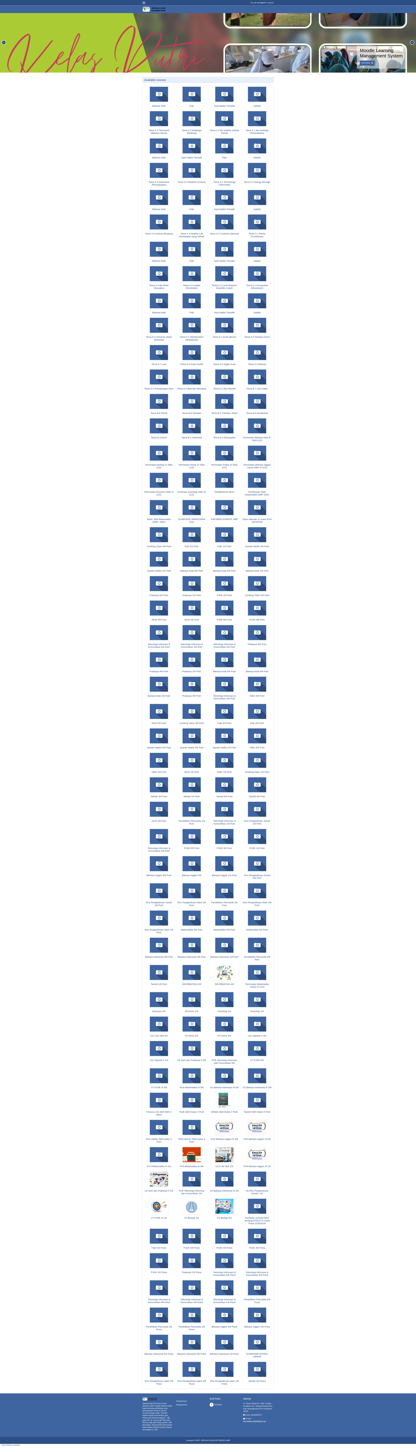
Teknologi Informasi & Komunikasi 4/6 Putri (191, 645)
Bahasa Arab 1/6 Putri (257, 571)
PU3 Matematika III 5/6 (192, 1087)
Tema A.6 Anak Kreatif (191, 364)
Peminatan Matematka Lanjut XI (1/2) (257, 985)
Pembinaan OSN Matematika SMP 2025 (257, 493)
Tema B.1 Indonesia (191, 437)
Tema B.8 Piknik (159, 413)
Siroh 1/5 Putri (191, 772)
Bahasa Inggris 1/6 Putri (224, 875)
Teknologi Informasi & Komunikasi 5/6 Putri (224, 697)
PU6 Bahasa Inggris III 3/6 (224, 1139)
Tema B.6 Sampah (191, 413)
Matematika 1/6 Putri (257, 929)
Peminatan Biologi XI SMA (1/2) (159, 466)
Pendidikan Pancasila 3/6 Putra (159, 1328)
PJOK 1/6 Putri (257, 848)
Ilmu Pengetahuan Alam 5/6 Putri (191, 903)
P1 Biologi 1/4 (191, 1218)
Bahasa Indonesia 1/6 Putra (224, 1354)
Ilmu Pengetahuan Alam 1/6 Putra (224, 1382)
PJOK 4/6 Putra (224, 1248)
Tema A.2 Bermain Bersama (191, 388)
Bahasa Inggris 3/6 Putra (224, 1326)
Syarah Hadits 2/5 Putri (159, 571)
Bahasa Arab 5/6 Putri (191, 571)
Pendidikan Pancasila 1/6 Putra (192, 1328)
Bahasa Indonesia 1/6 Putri (224, 957)
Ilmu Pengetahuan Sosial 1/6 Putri (257, 822)
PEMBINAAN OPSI (224, 492)
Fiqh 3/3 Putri (224, 723)
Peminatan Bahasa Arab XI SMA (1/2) (257, 438)
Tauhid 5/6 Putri (224, 796)
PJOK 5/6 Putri (191, 848)
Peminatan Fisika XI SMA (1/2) (224, 466)
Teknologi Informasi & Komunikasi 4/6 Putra (159, 1300)
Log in (270, 3)
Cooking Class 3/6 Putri (192, 723)
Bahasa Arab (159, 106)
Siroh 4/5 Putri (159, 619)
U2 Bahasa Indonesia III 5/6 (224, 1087)
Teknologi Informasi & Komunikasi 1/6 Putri (224, 822)
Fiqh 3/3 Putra (159, 1248)
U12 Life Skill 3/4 (159, 1035)
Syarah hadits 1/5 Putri (224, 747)
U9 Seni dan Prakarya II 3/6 (191, 1060)
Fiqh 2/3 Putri (192, 546)
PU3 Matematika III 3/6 (192, 1166)
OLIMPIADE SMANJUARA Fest (191, 520)
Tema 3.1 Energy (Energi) (257, 182)
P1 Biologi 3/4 (224, 1218)
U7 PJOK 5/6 (257, 1060)
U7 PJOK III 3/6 (159, 1087)
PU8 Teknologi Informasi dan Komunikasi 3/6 (224, 1061)
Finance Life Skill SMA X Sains (159, 1113)
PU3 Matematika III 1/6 (159, 1166)
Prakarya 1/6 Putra (191, 1272)
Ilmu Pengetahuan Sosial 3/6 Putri (159, 903)
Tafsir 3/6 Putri (257, 696)
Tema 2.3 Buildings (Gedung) (192, 131)
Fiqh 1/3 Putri (224, 546)
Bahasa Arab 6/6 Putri (224, 671)
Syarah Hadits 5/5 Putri (159, 747)
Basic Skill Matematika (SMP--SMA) (159, 520)
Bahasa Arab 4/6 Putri (257, 671)
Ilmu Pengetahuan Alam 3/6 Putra (191, 1382)
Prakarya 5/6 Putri (159, 595)
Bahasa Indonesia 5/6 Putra (159, 1354)
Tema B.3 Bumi (159, 437)
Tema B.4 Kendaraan (257, 413)
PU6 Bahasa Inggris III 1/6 (257, 1166)
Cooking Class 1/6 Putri (257, 772)
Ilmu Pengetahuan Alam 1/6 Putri (159, 931)
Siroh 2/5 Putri (191, 619)
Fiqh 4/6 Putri (257, 723)
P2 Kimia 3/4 (224, 1035)
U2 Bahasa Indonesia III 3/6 (257, 1087)
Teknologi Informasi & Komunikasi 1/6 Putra (224, 1300)
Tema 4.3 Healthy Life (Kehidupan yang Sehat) (191, 235)
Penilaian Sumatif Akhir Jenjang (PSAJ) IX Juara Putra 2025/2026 (257, 1221)
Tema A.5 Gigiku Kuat (224, 364)
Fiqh (191, 106)
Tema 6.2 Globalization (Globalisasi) (192, 338)
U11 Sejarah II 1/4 (159, 1060)
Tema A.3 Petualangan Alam (159, 388)
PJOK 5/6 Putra (192, 1248)
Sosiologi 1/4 (257, 1011)
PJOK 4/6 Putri (257, 619)
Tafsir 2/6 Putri (158, 772)
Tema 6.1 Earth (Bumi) (224, 337)
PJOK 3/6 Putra (257, 1248)
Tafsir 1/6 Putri (224, 772)
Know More (366, 63)
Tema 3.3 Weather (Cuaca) (192, 182)
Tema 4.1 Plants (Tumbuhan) (257, 235)
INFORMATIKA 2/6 (191, 984)
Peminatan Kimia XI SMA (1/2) (192, 466)
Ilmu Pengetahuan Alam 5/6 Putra (159, 1382)
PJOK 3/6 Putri (224, 848)
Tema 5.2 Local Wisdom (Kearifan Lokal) (224, 286)
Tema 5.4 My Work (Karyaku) (159, 286)
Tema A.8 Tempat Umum (257, 337)
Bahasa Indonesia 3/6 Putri (192, 957)
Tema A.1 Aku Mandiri (224, 388)
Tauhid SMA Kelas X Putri (257, 1112)
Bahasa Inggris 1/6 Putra (257, 1326)
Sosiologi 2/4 (224, 1011)
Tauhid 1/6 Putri (159, 984)
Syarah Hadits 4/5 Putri (257, 546)
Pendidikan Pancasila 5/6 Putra (257, 1300)
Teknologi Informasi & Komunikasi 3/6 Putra (191, 1300)
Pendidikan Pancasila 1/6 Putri (192, 822)
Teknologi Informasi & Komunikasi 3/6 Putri (159, 849)
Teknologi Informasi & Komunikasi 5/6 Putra (257, 1273)
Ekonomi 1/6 (191, 1011)
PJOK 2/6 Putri (224, 595)
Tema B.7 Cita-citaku (257, 388)
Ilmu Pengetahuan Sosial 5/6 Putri (257, 876)
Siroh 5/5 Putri (159, 723)
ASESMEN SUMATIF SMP (224, 519)
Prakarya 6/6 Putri (257, 644)
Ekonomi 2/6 (158, 1011)
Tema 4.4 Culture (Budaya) (159, 233)
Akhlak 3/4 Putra (257, 1381)
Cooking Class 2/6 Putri (257, 595)
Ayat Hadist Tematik (224, 106)
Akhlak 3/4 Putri (159, 796)
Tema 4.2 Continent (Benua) (224, 233)
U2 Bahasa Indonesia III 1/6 (224, 1190)
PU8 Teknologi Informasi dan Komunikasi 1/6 (191, 1192)
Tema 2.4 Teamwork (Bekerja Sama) (159, 131)
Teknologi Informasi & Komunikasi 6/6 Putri (159, 645)
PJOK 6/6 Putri (224, 619)
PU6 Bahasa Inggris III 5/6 (257, 1139)
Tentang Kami (181, 1401)
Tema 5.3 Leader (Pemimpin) (191, 286)
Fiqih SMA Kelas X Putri (191, 1112)
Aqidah (257, 106)
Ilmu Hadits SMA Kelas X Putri (159, 1140)
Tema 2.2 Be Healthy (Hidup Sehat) (224, 131)
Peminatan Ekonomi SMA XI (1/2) (159, 493)
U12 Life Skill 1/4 (224, 1166)
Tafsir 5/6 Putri (257, 747)
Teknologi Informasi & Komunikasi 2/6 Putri (224, 645)
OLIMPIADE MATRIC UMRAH (257, 1355)
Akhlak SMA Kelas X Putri (224, 1112)
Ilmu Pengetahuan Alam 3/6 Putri (257, 903)
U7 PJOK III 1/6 (159, 1218)
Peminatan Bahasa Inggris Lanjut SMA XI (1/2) (257, 466)
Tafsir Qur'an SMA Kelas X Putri (191, 1140)
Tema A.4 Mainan (257, 364)
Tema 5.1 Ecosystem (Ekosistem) (257, 286)
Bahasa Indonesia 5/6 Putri (159, 957)
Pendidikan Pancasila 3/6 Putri (224, 903)
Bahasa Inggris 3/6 (191, 875)
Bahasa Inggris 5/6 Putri (158, 875)
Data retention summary (11, 1445)
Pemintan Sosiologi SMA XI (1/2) (191, 493)
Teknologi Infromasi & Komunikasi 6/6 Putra (224, 1273)
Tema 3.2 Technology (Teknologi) (224, 183)
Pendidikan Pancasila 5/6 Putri (257, 958)
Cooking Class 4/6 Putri (159, 546)
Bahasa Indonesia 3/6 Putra (191, 1354)
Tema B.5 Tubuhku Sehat (224, 413)
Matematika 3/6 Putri (224, 929)
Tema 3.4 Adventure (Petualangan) (159, 183)
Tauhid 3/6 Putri (257, 796)
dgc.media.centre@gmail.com (254, 1421)
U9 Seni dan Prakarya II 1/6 (159, 1190)
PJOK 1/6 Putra (159, 1272)
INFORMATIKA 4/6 (224, 984)
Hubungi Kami (181, 1405)
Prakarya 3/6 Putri (191, 696)
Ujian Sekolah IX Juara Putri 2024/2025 (257, 520)
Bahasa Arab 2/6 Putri (159, 696)
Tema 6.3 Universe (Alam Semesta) (159, 338)
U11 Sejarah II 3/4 (257, 1035)
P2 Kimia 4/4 (191, 1035)
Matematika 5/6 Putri (191, 929)
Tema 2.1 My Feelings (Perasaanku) (257, 131)
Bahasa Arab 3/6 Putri (224, 571)
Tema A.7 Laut (158, 364)
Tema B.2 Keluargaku (224, 437)
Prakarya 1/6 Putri (191, 595)
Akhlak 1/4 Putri (192, 796)
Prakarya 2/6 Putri (191, 671)
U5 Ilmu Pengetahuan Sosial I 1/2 (257, 1192)
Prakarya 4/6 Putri (159, 671)
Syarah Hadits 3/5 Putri (192, 747)
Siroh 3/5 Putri (159, 821)
